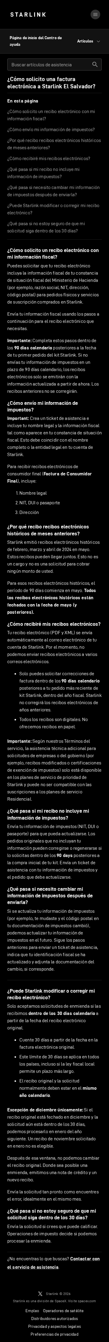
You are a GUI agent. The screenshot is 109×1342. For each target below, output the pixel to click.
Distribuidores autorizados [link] (54, 1318)
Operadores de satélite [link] (63, 1310)
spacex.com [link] (87, 1301)
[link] (28, 14)
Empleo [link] (32, 1310)
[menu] (95, 14)
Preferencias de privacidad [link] (54, 1334)
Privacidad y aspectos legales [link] (54, 1326)
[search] (95, 64)
